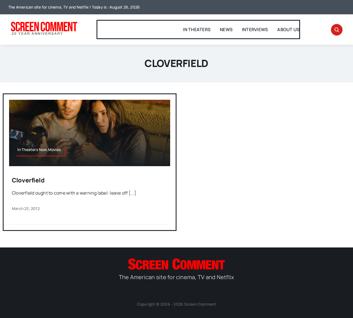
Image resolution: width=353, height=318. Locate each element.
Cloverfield (28, 180)
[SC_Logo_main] (176, 261)
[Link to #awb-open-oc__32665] (337, 30)
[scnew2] (44, 22)
